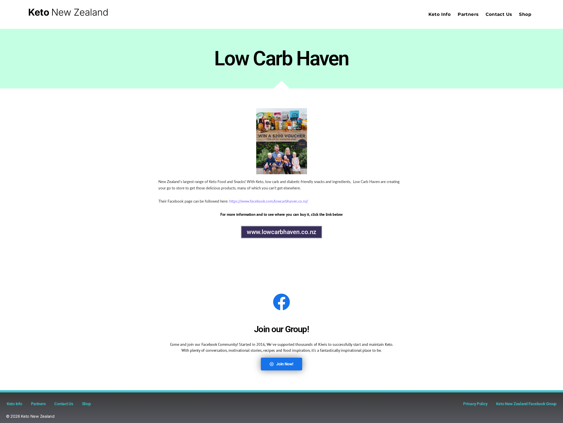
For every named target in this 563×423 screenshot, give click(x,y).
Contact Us (499, 14)
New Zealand (68, 12)
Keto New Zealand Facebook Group (526, 403)
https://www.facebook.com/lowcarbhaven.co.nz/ (268, 201)
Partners (468, 14)
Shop (525, 14)
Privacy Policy (475, 403)
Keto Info (439, 14)
